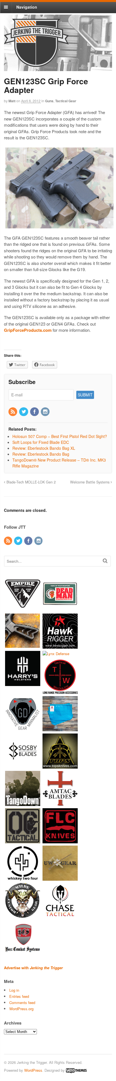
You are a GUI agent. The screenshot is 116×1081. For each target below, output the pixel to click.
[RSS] (13, 412)
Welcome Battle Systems (90, 482)
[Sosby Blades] (22, 765)
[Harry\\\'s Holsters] (22, 683)
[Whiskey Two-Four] (22, 877)
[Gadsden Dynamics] (22, 728)
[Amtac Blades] (60, 803)
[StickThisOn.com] (60, 608)
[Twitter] (24, 412)
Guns (49, 100)
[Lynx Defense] (56, 653)
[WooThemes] (76, 1070)
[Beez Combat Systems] (22, 952)
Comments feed (22, 1002)
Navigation (26, 7)
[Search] (105, 560)
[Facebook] (35, 412)
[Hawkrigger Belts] (60, 646)
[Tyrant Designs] (22, 646)
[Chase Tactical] (60, 915)
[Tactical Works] (60, 691)
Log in (14, 990)
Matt (11, 100)
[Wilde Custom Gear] (22, 915)
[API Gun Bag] (60, 728)
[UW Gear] (60, 877)
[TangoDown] (22, 803)
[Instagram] (45, 412)
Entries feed (19, 996)
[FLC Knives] (60, 840)
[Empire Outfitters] (22, 608)
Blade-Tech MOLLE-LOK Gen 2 (30, 482)
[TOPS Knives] (60, 765)
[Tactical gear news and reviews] (36, 64)
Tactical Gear (65, 100)
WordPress (33, 1070)
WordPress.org (21, 1008)
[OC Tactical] (22, 840)
